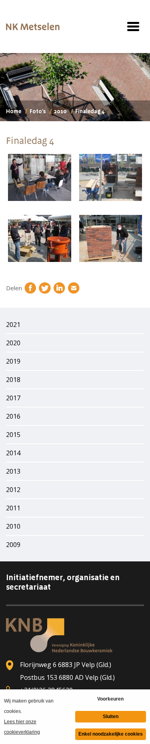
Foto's (38, 111)
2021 (13, 324)
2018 (13, 379)
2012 (13, 489)
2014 (13, 453)
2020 (13, 343)
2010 (60, 111)
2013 (13, 471)
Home (13, 111)
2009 (13, 544)
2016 (13, 416)
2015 (13, 434)
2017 (13, 398)
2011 (13, 508)
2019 (13, 361)
